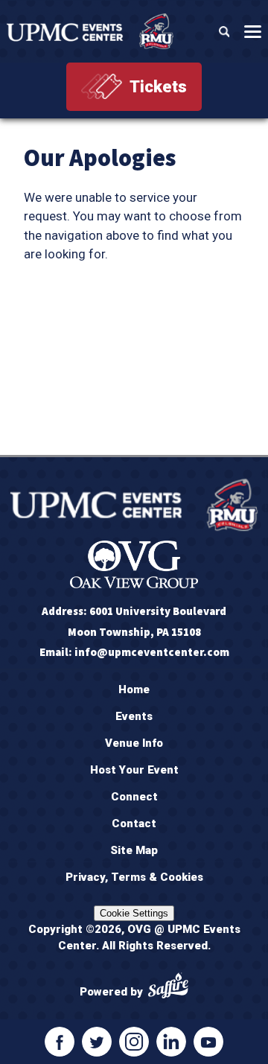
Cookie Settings (134, 913)
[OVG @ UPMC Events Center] (90, 31)
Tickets (158, 86)
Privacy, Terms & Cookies (134, 877)
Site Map (134, 850)
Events (134, 716)
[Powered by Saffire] (168, 987)
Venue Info (134, 743)
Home (134, 689)
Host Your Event (134, 770)
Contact (134, 823)
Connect (134, 796)
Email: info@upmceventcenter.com (134, 652)
